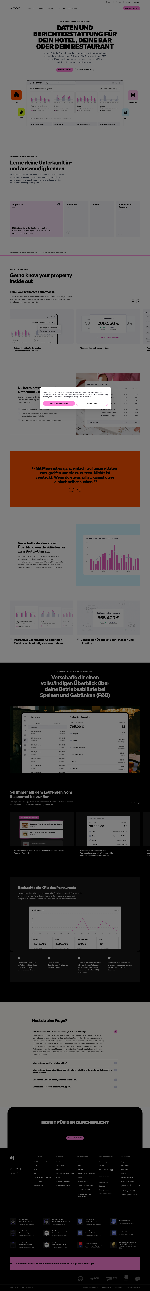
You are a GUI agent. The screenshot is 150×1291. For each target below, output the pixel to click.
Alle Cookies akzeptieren (59, 403)
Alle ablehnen (92, 403)
